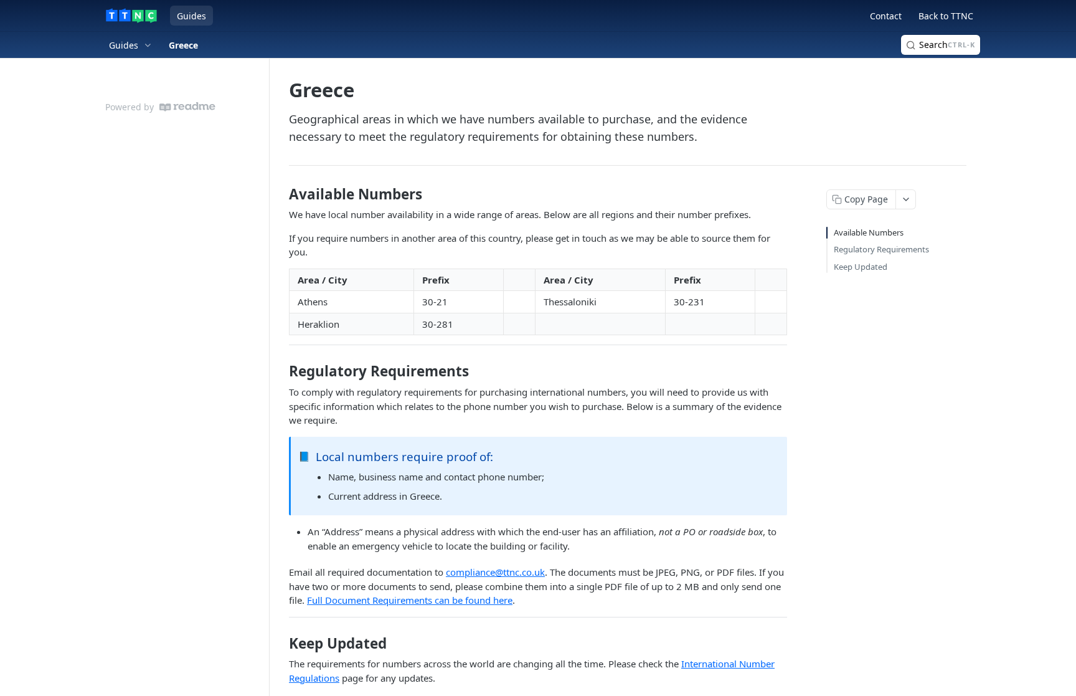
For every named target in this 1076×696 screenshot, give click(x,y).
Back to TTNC (945, 16)
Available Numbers (869, 232)
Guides (191, 16)
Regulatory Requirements (881, 249)
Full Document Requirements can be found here (409, 600)
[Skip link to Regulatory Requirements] (280, 371)
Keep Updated (860, 266)
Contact (886, 16)
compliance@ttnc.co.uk (495, 572)
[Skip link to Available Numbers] (280, 194)
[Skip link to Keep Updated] (280, 643)
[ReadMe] (187, 107)
